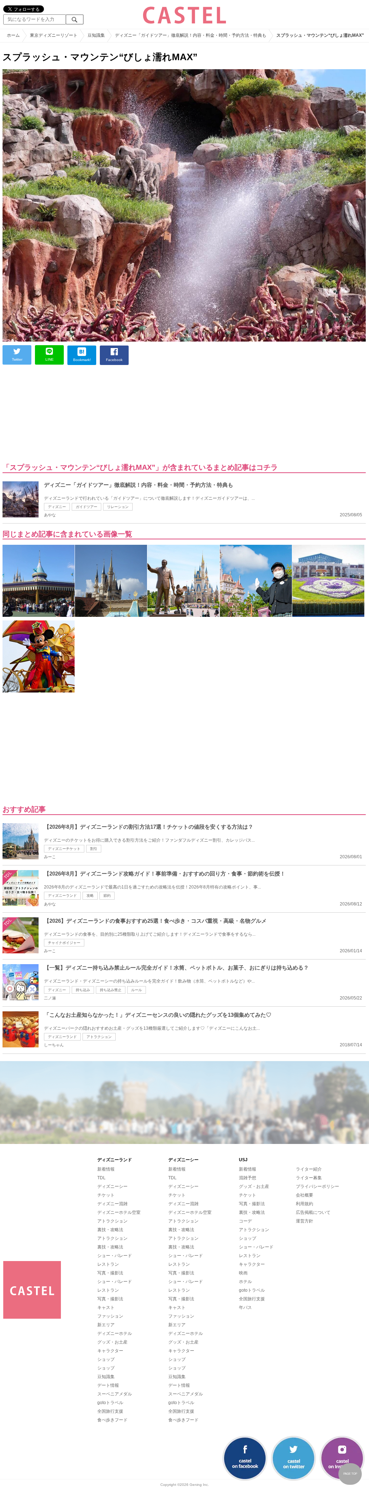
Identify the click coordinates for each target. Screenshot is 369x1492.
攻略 (90, 896)
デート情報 (108, 1385)
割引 (93, 849)
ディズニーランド (62, 896)
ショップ (106, 1359)
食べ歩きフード (112, 1419)
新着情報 (106, 1169)
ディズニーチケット (64, 849)
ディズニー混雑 (112, 1203)
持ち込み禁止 (110, 990)
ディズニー (57, 507)
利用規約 (304, 1203)
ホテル (245, 1281)
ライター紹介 (309, 1169)
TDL (101, 1177)
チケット (106, 1195)
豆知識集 (106, 1376)
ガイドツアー (86, 507)
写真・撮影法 (110, 1272)
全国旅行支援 (110, 1411)
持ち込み (83, 990)
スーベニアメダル (114, 1394)
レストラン (108, 1264)
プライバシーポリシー (317, 1186)
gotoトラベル (110, 1402)
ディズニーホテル (114, 1333)
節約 (107, 896)
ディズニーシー (112, 1186)
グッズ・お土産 (112, 1342)
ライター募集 (309, 1177)
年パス (245, 1307)
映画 (243, 1272)
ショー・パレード (114, 1255)
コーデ (245, 1221)
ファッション (110, 1316)
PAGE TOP (350, 1473)
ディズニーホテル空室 (119, 1212)
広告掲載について (313, 1212)
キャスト (106, 1307)
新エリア (106, 1324)
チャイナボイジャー (64, 943)
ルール (136, 990)
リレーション (118, 507)
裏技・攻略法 (110, 1229)
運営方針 (304, 1221)
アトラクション (99, 1037)
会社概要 (304, 1195)
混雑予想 (247, 1177)
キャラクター (110, 1350)
